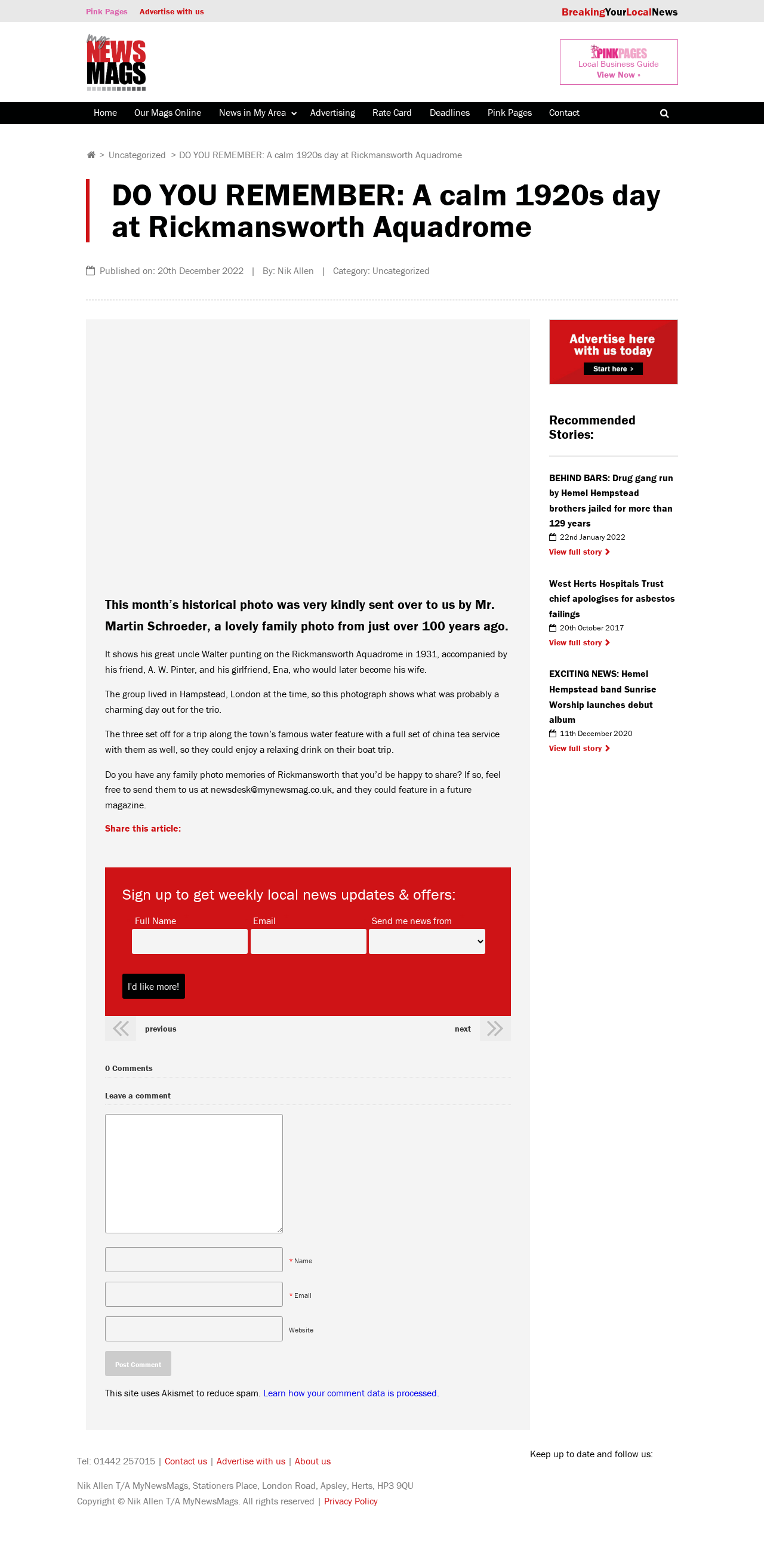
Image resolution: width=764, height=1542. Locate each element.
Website (301, 1329)
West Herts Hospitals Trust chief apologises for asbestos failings (612, 598)
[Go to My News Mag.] (91, 155)
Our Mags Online (167, 112)
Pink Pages (107, 11)
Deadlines (450, 112)
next (463, 1028)
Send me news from (412, 920)
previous (161, 1028)
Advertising (332, 112)
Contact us (186, 1461)
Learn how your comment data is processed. (351, 1393)
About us (313, 1461)
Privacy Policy (351, 1501)
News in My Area (252, 112)
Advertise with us (172, 11)
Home (105, 112)
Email (264, 920)
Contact (564, 112)
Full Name (155, 920)
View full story (575, 551)
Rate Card (392, 112)
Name (303, 1260)
